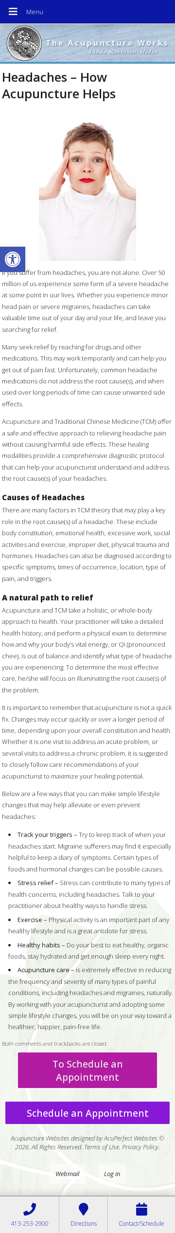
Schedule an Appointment (88, 1113)
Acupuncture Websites (40, 1138)
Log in (112, 1173)
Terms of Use (101, 1146)
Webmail (67, 1173)
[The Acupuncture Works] (87, 44)
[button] (12, 259)
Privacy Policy (140, 1146)
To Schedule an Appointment (87, 1070)
